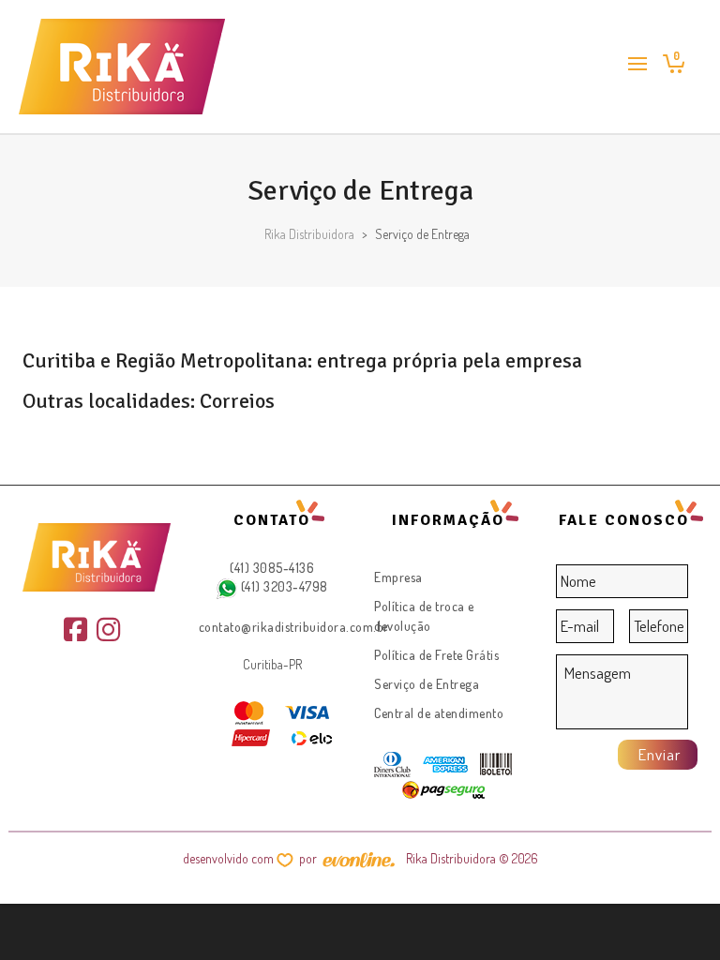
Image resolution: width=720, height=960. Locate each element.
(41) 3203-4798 (282, 586)
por (310, 858)
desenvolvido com (230, 858)
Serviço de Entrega (426, 684)
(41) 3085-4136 (272, 568)
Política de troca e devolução (424, 616)
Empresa (398, 577)
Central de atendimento (438, 713)
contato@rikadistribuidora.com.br (294, 627)
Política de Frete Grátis (436, 655)
